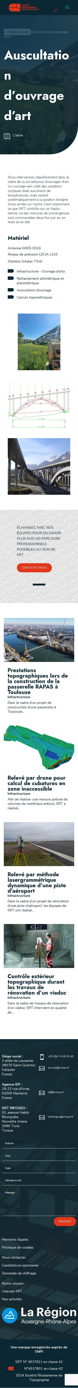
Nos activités (12, 1299)
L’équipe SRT (12, 1291)
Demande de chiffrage (19, 1273)
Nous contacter (14, 1257)
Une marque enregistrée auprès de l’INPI (39, 1349)
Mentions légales (15, 1239)
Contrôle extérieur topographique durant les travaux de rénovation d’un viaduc (37, 984)
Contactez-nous (34, 567)
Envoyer (65, 1221)
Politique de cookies (17, 1247)
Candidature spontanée (20, 1265)
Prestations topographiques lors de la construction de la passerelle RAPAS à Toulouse (38, 681)
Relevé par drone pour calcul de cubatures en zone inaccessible (37, 783)
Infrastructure (18, 32)
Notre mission (12, 1283)
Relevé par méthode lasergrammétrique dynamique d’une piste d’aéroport (37, 882)
